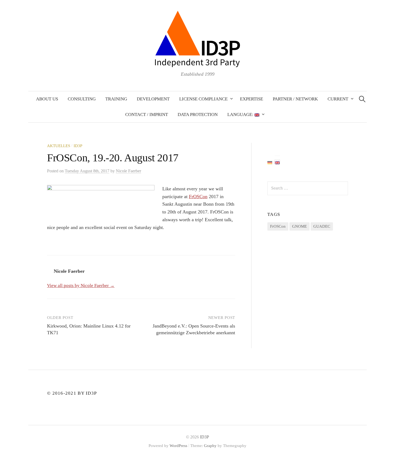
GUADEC (321, 226)
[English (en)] (277, 161)
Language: (240, 114)
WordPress (178, 446)
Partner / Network (295, 98)
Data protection (198, 114)
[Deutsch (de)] (269, 162)
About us (47, 98)
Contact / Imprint (146, 114)
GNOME (299, 226)
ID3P (78, 146)
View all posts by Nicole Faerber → (80, 285)
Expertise (251, 98)
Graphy (210, 446)
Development (153, 98)
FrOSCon (198, 196)
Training (116, 98)
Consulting (82, 98)
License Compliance (203, 98)
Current (338, 98)
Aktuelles (58, 146)
